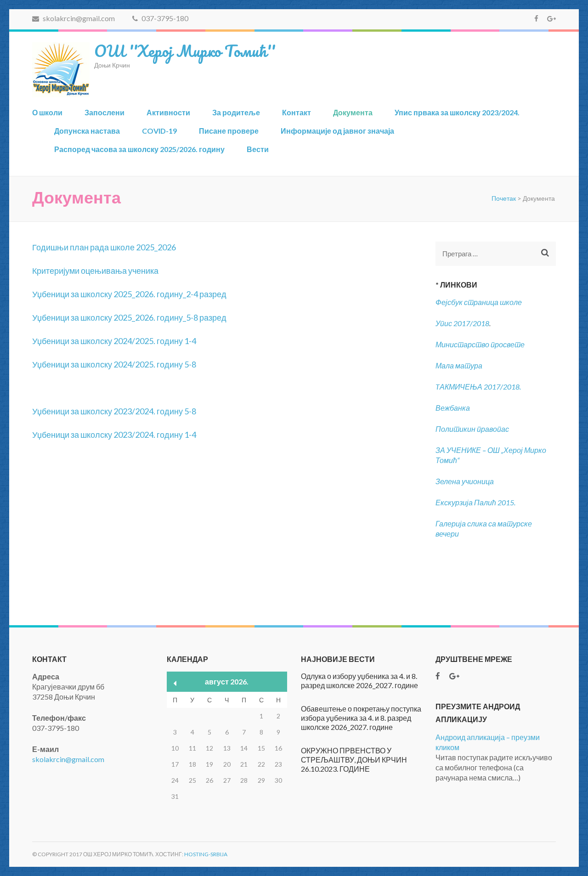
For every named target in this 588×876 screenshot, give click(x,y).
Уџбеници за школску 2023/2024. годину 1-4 (114, 435)
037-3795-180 (164, 18)
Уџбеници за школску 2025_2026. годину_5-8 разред (129, 317)
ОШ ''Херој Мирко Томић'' (184, 50)
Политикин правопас (472, 428)
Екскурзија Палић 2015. (475, 502)
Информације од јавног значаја (337, 130)
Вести (258, 149)
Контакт (296, 112)
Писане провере (229, 130)
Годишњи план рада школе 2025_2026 (104, 247)
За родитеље (236, 112)
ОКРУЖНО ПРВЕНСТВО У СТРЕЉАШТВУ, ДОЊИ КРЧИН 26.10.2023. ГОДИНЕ (354, 759)
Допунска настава (87, 130)
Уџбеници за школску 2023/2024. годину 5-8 (114, 411)
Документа (353, 112)
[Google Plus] (551, 18)
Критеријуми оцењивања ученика (95, 271)
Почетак (504, 198)
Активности (168, 112)
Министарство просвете (480, 344)
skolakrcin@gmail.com (78, 18)
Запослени (104, 112)
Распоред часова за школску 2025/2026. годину (139, 149)
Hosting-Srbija (205, 854)
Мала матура (459, 365)
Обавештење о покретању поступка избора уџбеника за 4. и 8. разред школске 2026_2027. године (361, 717)
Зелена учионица (464, 481)
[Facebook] (536, 18)
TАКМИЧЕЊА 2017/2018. (478, 386)
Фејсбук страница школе (478, 302)
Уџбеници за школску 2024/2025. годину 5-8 (114, 364)
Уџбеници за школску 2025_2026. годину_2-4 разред (129, 294)
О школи (47, 112)
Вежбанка (452, 407)
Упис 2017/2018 (462, 323)
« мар (175, 683)
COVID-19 (159, 130)
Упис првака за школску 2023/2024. (457, 112)
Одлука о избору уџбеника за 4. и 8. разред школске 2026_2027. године (359, 680)
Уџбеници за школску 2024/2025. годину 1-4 (114, 341)
